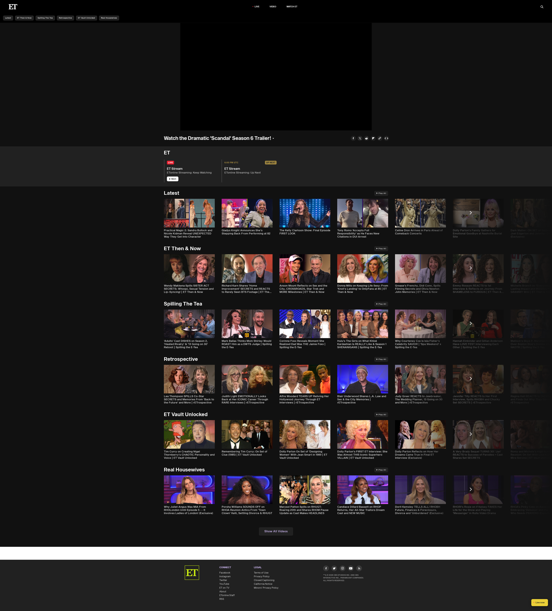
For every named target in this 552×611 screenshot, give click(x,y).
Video (273, 6)
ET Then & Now (24, 18)
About (222, 591)
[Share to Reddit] (366, 138)
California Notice (263, 584)
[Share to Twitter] (360, 138)
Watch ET (292, 6)
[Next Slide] (472, 214)
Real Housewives (109, 18)
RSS (221, 599)
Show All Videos (276, 531)
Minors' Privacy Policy (266, 588)
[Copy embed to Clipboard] (386, 138)
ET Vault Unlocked (86, 18)
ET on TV (224, 588)
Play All (382, 193)
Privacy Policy (262, 576)
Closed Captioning (264, 580)
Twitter (223, 580)
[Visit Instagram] (342, 568)
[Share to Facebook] (353, 138)
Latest (8, 18)
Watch (173, 179)
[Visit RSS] (359, 568)
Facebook (224, 573)
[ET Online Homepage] (13, 6)
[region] (276, 76)
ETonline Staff (227, 595)
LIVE (257, 6)
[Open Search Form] (541, 7)
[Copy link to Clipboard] (380, 138)
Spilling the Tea (45, 18)
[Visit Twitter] (334, 568)
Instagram (225, 576)
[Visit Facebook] (326, 568)
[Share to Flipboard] (373, 138)
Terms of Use (261, 573)
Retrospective (65, 18)
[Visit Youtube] (351, 568)
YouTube (224, 584)
